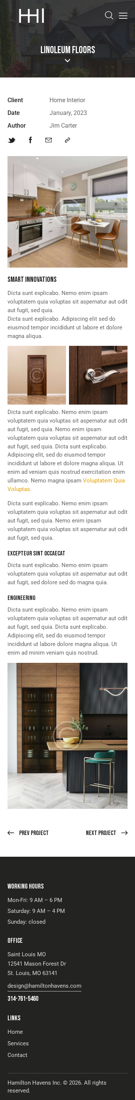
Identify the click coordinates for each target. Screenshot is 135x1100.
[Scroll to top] (123, 1088)
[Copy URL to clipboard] (67, 140)
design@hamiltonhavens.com (44, 985)
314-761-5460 (23, 999)
